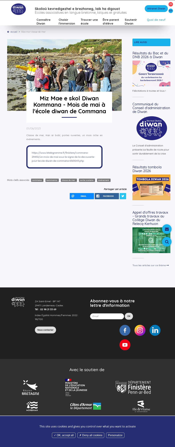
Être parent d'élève (111, 21)
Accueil (13, 31)
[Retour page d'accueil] (18, 8)
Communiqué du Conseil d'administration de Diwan (151, 108)
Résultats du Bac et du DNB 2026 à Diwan (150, 55)
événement (104, 180)
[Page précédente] (8, 31)
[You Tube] (124, 344)
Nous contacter (45, 330)
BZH (170, 11)
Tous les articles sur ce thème (149, 265)
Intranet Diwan (156, 8)
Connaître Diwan (44, 21)
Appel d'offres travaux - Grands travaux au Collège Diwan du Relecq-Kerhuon (150, 218)
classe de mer (69, 180)
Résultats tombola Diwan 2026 (146, 169)
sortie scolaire (87, 180)
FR (171, 4)
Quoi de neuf (156, 19)
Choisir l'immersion (67, 21)
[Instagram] (139, 330)
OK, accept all (65, 435)
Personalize (115, 435)
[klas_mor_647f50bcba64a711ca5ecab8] (64, 74)
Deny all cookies (92, 435)
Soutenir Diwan (131, 21)
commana (37, 180)
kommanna (52, 180)
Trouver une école (89, 21)
